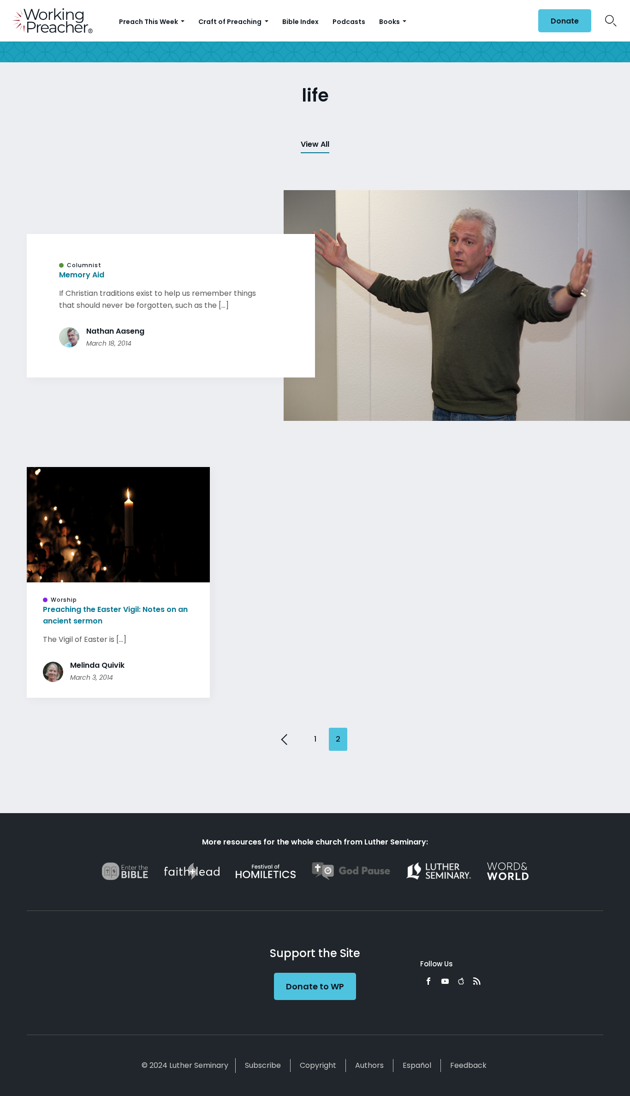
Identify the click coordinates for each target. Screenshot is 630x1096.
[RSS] (477, 981)
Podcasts (349, 21)
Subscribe (263, 1065)
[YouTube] (445, 981)
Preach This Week (149, 21)
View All (315, 144)
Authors (369, 1065)
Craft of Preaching (230, 21)
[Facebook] (428, 981)
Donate (565, 21)
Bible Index (300, 21)
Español (417, 1065)
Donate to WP (315, 986)
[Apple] (461, 981)
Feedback (468, 1065)
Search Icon (611, 21)
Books (390, 21)
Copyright (318, 1065)
